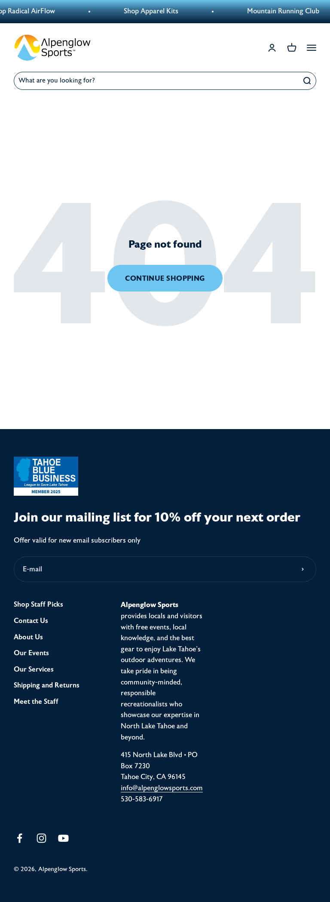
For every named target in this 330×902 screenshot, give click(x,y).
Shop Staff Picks (38, 604)
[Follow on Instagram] (41, 838)
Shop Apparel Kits (145, 11)
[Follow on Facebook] (19, 838)
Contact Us (31, 621)
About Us (28, 637)
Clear (286, 81)
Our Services (34, 669)
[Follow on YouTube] (63, 838)
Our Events (31, 653)
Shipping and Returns (46, 685)
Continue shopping (165, 278)
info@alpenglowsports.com (162, 788)
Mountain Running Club (277, 11)
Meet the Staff (36, 702)
